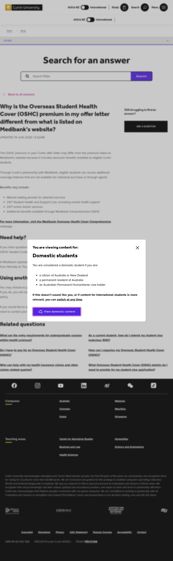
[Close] (137, 247)
